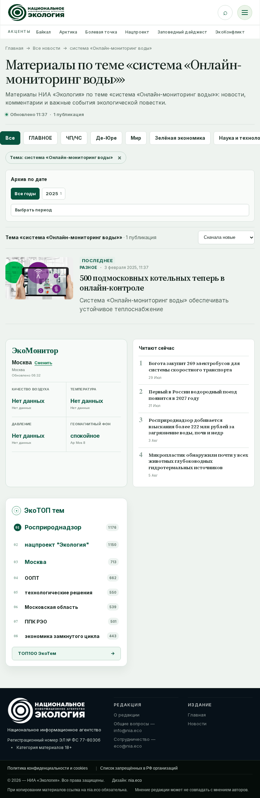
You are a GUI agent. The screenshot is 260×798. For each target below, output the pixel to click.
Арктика (68, 32)
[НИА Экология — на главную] (36, 12)
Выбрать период (33, 209)
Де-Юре (106, 138)
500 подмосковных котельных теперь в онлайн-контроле (152, 282)
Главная (14, 48)
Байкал (43, 32)
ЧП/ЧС (74, 138)
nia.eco (135, 780)
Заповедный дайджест (182, 32)
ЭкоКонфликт (229, 32)
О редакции (126, 714)
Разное (89, 267)
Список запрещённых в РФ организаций (139, 768)
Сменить (43, 363)
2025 (54, 193)
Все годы (25, 193)
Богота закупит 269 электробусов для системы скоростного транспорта (194, 366)
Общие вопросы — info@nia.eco (134, 727)
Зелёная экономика (180, 138)
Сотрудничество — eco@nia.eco (134, 742)
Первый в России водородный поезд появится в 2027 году (193, 395)
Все (10, 138)
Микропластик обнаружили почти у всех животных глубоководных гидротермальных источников (198, 461)
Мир (136, 138)
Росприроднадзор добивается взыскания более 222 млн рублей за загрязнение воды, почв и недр (191, 426)
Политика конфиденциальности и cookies (47, 768)
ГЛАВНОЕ (40, 138)
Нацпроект (137, 32)
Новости (197, 723)
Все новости (46, 48)
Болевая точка (101, 32)
